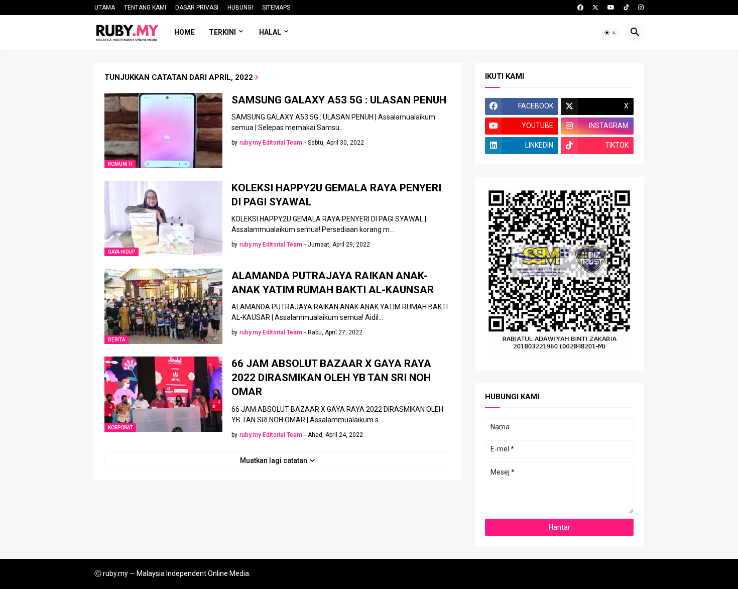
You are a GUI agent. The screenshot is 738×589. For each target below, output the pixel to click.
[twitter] (595, 7)
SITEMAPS (276, 7)
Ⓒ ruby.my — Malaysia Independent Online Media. (172, 573)
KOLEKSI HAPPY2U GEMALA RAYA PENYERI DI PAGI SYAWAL (336, 195)
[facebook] (580, 7)
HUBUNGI (240, 7)
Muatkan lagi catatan (273, 460)
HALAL (270, 32)
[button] (610, 33)
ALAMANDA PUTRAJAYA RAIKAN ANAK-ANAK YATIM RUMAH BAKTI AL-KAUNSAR (332, 283)
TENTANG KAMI (145, 7)
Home (184, 32)
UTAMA (104, 7)
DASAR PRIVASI (196, 7)
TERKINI (222, 32)
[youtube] (610, 7)
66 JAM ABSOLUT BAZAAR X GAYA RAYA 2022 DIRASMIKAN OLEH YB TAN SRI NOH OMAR (331, 378)
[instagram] (641, 7)
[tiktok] (626, 7)
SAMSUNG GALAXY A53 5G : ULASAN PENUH (338, 100)
